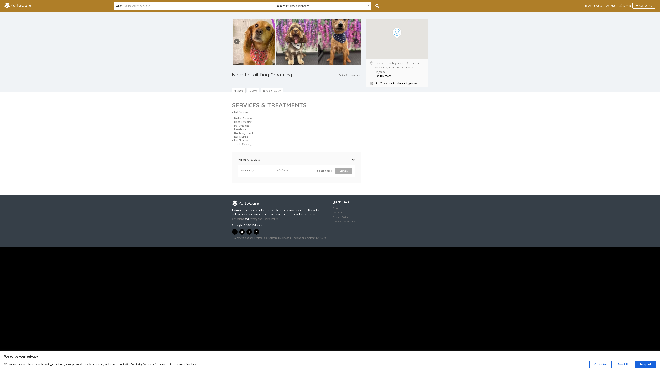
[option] (253, 42)
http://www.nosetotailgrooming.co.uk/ (396, 83)
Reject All (623, 364)
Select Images (324, 170)
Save (254, 90)
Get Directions (383, 75)
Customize (600, 364)
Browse (344, 170)
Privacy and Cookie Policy (263, 219)
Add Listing (645, 5)
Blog (588, 5)
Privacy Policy (341, 217)
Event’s (598, 5)
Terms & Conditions (344, 221)
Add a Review (273, 90)
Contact (610, 5)
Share (239, 90)
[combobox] (323, 6)
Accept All (645, 364)
